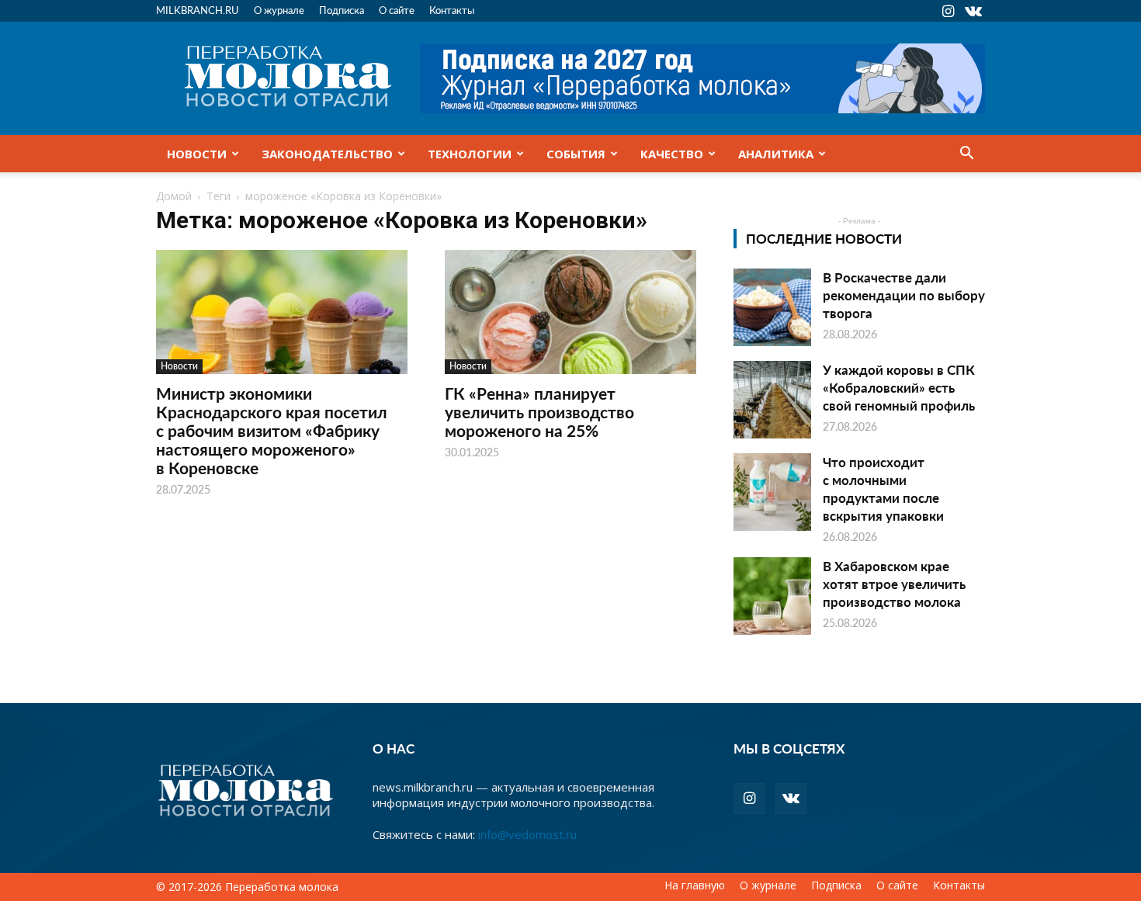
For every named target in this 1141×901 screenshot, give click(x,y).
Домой (174, 196)
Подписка (341, 9)
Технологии (470, 153)
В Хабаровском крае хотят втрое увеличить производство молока (894, 583)
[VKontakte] (973, 11)
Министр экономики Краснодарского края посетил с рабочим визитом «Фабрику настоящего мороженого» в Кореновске (271, 430)
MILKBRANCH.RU (197, 9)
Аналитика (775, 153)
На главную (694, 885)
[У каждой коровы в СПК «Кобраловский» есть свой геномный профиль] (772, 399)
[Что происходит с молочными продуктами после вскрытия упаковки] (772, 492)
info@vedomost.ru (527, 834)
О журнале (279, 9)
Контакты (451, 9)
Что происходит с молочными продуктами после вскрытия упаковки (883, 488)
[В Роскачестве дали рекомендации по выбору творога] (772, 307)
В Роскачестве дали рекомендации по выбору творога (904, 295)
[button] (966, 154)
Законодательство (327, 153)
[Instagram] (947, 11)
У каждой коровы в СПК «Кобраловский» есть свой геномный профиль (899, 387)
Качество (671, 153)
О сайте (396, 9)
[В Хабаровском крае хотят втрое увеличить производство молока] (772, 596)
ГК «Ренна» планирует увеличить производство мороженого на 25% (539, 412)
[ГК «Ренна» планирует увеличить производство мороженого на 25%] (570, 312)
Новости (197, 153)
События (575, 153)
